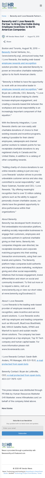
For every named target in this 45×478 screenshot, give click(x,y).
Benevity (6, 52)
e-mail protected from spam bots (23, 375)
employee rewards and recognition (19, 63)
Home (4, 16)
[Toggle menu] (41, 5)
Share (8, 42)
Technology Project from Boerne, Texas (28, 473)
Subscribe (22, 433)
